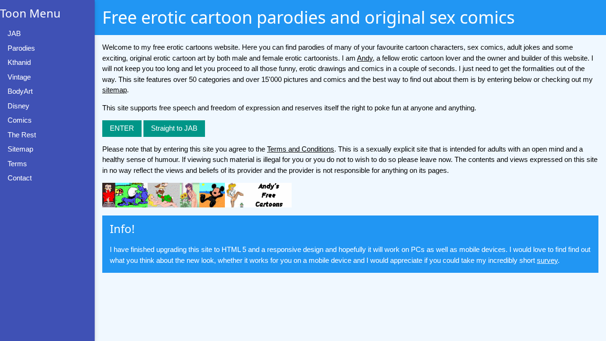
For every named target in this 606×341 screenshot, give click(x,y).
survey (547, 260)
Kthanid (19, 62)
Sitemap (20, 149)
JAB (14, 33)
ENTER (122, 128)
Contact (20, 178)
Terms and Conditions (300, 149)
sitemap (114, 90)
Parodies (21, 48)
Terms (17, 164)
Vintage (19, 77)
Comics (20, 120)
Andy (365, 58)
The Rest (22, 135)
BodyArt (20, 91)
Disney (18, 106)
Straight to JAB (174, 128)
